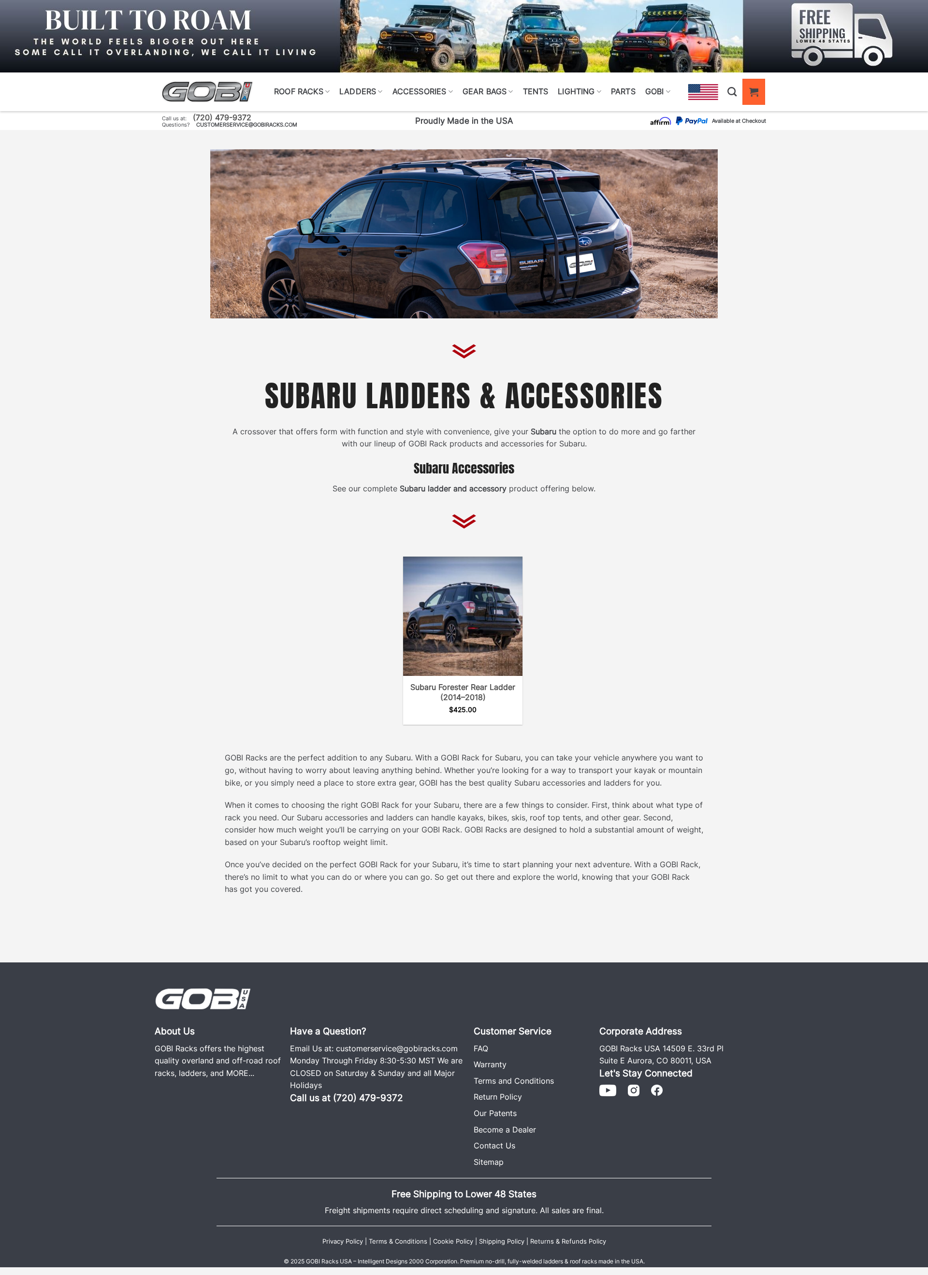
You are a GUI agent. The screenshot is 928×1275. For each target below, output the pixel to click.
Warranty (490, 1064)
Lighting (576, 91)
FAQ (481, 1048)
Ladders (357, 91)
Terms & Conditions (398, 1241)
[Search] (732, 91)
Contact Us (494, 1145)
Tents (536, 91)
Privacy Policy (342, 1241)
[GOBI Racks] (203, 998)
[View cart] (753, 91)
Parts (623, 91)
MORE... (240, 1073)
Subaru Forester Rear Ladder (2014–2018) (462, 692)
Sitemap (489, 1162)
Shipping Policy (501, 1241)
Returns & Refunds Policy (568, 1241)
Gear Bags (485, 91)
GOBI (654, 91)
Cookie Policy (453, 1241)
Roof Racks (298, 91)
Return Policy (498, 1097)
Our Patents (495, 1113)
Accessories (419, 91)
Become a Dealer (505, 1129)
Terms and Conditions (514, 1081)
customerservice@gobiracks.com (246, 124)
